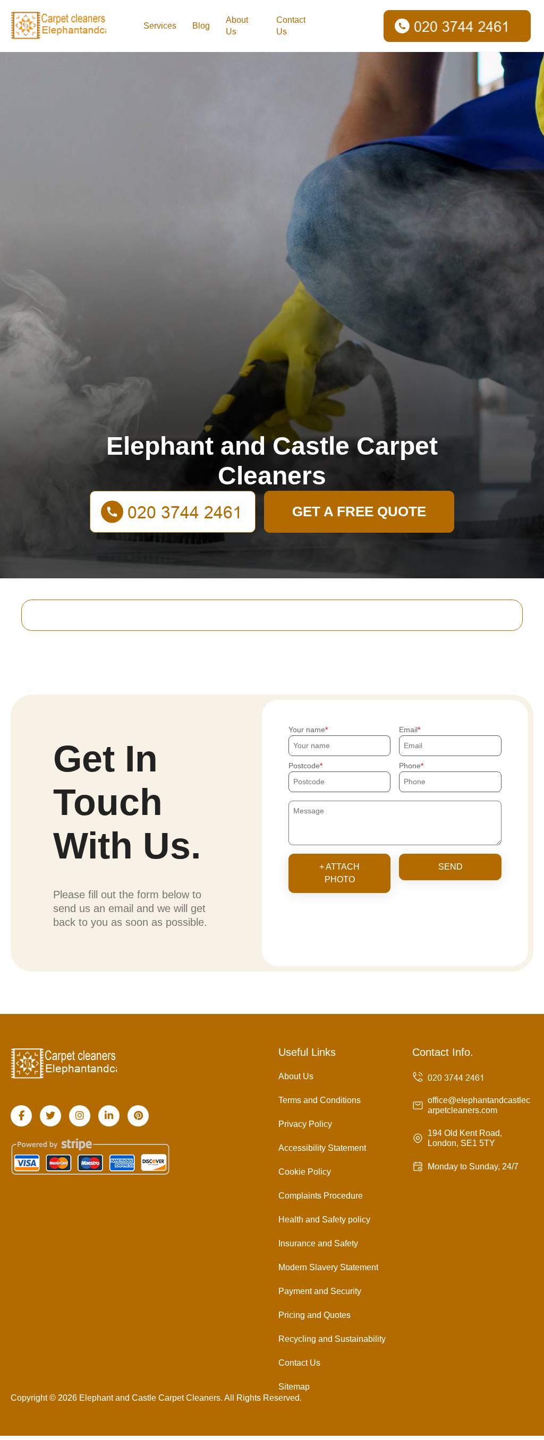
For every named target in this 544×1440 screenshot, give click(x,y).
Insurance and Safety (318, 1243)
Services (159, 25)
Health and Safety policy (324, 1219)
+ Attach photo (339, 873)
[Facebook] (21, 1115)
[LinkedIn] (109, 1115)
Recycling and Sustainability (332, 1338)
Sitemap (294, 1386)
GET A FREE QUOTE (359, 511)
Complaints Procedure (320, 1195)
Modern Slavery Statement (328, 1267)
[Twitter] (50, 1115)
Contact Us (290, 25)
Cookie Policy (304, 1171)
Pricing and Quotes (314, 1315)
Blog (201, 25)
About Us (237, 25)
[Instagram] (79, 1115)
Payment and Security (319, 1291)
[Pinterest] (138, 1115)
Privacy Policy (305, 1124)
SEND (450, 866)
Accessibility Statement (322, 1147)
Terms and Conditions (319, 1100)
